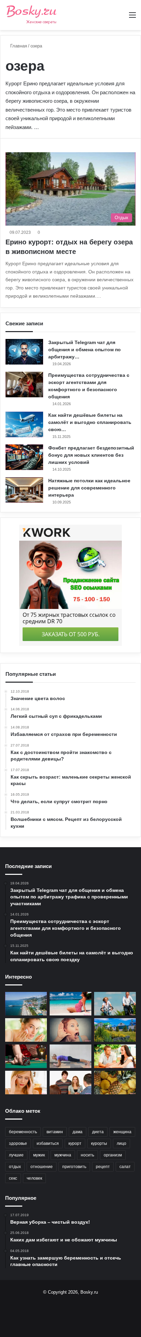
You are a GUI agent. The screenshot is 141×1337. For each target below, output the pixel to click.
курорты (99, 1143)
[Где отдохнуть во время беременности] (70, 1003)
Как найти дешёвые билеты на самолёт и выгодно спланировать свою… (89, 422)
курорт (74, 1143)
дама (77, 1131)
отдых (15, 1166)
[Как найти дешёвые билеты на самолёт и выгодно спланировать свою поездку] (24, 424)
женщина (122, 1131)
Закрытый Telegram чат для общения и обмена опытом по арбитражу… (84, 349)
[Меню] (132, 17)
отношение (41, 1166)
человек (34, 1178)
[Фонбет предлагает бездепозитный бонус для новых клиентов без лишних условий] (24, 457)
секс (13, 1178)
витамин (55, 1131)
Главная (18, 45)
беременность (23, 1131)
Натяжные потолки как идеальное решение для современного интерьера (89, 488)
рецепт (103, 1166)
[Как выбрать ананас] (115, 1082)
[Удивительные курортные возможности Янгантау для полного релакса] (115, 1030)
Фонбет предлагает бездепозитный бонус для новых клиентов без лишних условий (91, 455)
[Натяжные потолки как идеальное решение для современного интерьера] (24, 490)
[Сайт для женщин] (31, 15)
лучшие (16, 1155)
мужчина (62, 1155)
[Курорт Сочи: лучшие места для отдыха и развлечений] (26, 1003)
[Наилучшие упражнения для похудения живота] (70, 1056)
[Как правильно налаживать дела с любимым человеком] (115, 1056)
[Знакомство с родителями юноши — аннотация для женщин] (70, 1082)
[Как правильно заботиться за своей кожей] (26, 1030)
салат (125, 1166)
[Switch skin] (120, 17)
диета (98, 1131)
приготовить (74, 1166)
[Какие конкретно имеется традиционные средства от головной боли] (26, 1082)
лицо (121, 1143)
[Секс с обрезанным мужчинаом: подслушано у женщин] (70, 1030)
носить (87, 1155)
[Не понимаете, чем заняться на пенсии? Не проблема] (115, 1003)
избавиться (48, 1143)
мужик (39, 1155)
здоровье (18, 1143)
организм (113, 1155)
